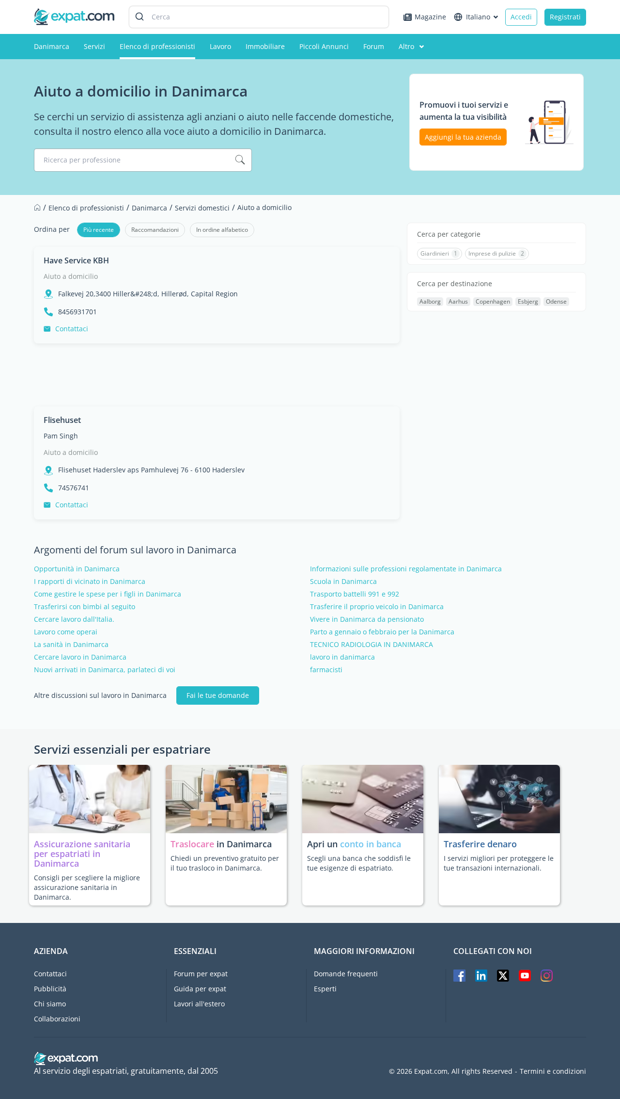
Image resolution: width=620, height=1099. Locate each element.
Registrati (565, 16)
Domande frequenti (346, 973)
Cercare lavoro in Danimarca (80, 657)
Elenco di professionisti (157, 46)
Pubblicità (50, 988)
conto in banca (370, 844)
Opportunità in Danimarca (77, 569)
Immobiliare (265, 46)
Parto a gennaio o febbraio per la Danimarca (382, 632)
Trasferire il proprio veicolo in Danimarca (377, 606)
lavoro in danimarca (342, 657)
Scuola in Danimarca (343, 581)
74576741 (73, 488)
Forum (373, 46)
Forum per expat (201, 973)
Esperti (325, 988)
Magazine (430, 16)
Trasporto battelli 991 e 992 (354, 594)
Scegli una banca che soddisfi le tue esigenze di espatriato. (359, 863)
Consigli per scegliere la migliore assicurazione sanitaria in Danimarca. (87, 887)
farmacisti (326, 669)
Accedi (521, 16)
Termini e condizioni (553, 1071)
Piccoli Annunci (324, 46)
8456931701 (77, 311)
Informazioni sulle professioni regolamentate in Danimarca (406, 569)
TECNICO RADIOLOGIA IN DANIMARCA (371, 644)
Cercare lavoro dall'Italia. (74, 619)
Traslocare (193, 844)
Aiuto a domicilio (71, 276)
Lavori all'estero (199, 1003)
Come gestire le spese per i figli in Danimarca (107, 594)
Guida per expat (200, 988)
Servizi (94, 46)
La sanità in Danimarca (71, 644)
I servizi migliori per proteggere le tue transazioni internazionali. (499, 863)
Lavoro (220, 46)
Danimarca (51, 46)
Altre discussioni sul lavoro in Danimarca (100, 695)
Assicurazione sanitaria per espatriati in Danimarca (82, 853)
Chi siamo (50, 1003)
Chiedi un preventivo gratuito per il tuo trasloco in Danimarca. (224, 863)
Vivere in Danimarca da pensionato (367, 619)
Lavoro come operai (65, 632)
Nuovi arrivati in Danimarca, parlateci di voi (104, 669)
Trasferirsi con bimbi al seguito (84, 606)
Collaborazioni (57, 1018)
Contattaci (71, 328)
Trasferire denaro (480, 844)
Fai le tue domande (217, 695)
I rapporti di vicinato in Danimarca (89, 581)
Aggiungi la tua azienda (463, 137)
